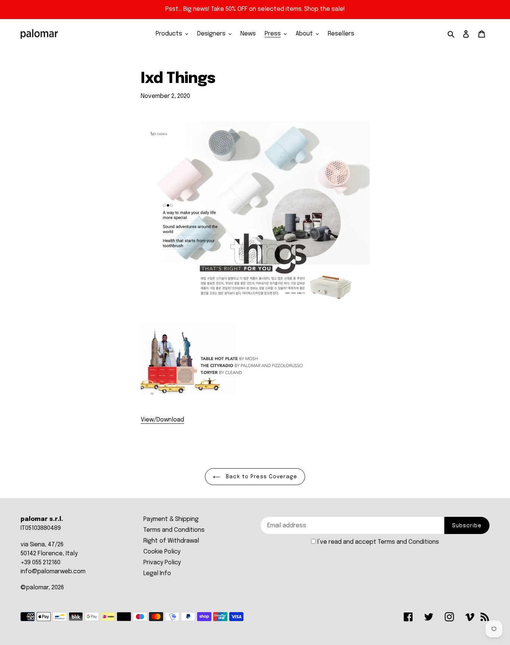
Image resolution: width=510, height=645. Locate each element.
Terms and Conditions (174, 530)
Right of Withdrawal (171, 541)
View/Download (162, 420)
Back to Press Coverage (260, 476)
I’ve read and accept (378, 542)
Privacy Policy (162, 562)
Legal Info (157, 573)
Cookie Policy (161, 552)
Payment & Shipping (171, 519)
